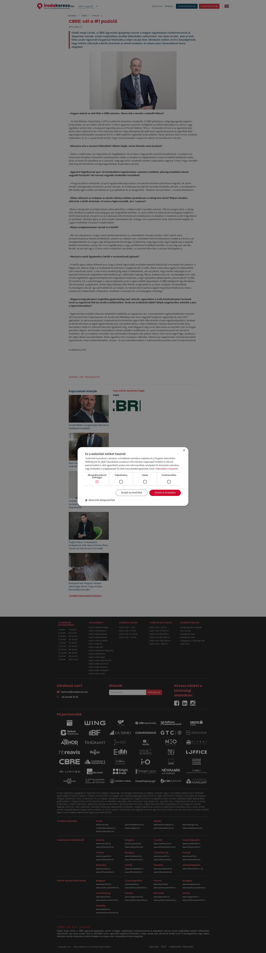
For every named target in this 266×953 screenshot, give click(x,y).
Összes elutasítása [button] (131, 492)
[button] (100, 500)
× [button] (184, 450)
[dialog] (133, 476)
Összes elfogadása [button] (165, 492)
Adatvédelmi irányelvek (166, 468)
